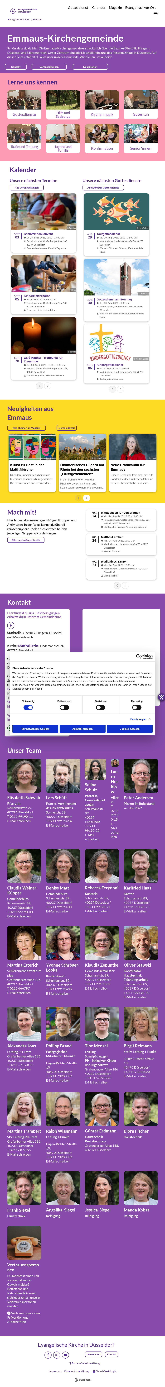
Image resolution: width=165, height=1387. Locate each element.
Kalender (98, 7)
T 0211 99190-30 (59, 989)
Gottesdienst (78, 7)
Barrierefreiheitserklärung (86, 1363)
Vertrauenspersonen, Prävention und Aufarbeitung (23, 1317)
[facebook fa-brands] (11, 625)
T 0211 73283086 (59, 1076)
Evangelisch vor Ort (140, 7)
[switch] (64, 707)
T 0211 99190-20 (136, 907)
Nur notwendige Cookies (35, 728)
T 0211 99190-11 (20, 816)
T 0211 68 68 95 (19, 1150)
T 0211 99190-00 (20, 912)
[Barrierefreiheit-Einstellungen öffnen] (161, 697)
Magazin (115, 7)
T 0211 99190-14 (59, 821)
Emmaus (37, 19)
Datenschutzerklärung (76, 1371)
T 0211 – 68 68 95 (20, 1065)
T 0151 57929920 (98, 1078)
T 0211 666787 (18, 988)
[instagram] (56, 1355)
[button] (154, 13)
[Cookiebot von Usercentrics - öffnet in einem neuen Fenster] (138, 656)
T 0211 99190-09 (98, 984)
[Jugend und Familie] (63, 133)
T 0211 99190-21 (98, 907)
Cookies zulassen (130, 728)
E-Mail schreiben (19, 821)
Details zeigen (138, 719)
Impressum (55, 1371)
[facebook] (48, 1355)
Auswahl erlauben (82, 728)
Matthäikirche (91, 52)
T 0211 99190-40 (136, 993)
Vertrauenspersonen (21, 1302)
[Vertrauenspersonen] (24, 1243)
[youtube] (65, 1355)
